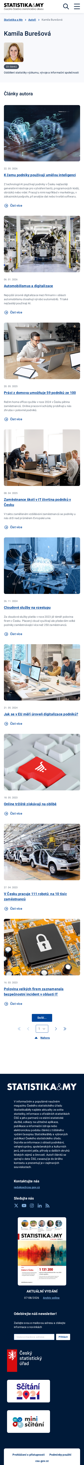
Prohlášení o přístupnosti (29, 1454)
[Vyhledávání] (66, 6)
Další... (42, 1017)
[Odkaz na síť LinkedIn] (39, 1205)
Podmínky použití (60, 1454)
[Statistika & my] (24, 6)
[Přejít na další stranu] (56, 1029)
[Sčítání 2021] (28, 1391)
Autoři (32, 19)
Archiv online (51, 1297)
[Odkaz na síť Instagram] (31, 1205)
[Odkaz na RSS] (47, 1205)
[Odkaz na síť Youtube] (24, 1205)
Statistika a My (13, 19)
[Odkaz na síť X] (16, 1205)
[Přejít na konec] (65, 1029)
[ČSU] (24, 1360)
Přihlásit (63, 1337)
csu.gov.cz (42, 1460)
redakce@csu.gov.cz (27, 1187)
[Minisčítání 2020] (28, 1421)
